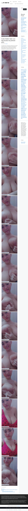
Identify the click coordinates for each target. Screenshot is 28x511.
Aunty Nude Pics (23, 39)
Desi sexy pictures (12, 489)
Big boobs (22, 41)
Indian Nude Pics (23, 55)
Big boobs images (4, 489)
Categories (11, 3)
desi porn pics (8, 489)
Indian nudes (23, 103)
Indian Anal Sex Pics (24, 47)
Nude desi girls (23, 60)
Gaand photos (23, 91)
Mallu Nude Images (23, 59)
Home (10, 1)
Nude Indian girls (15, 1)
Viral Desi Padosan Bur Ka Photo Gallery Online (24, 25)
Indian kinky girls (23, 54)
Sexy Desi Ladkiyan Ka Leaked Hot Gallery (23, 28)
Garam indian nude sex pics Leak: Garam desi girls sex (24, 31)
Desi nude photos (23, 87)
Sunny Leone (23, 62)
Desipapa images (23, 46)
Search (25, 9)
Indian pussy (19, 1)
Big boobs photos (23, 78)
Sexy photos (23, 117)
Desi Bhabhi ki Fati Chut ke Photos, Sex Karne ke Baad (24, 22)
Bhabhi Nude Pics (23, 40)
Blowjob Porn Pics (23, 42)
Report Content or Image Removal (19, 3)
